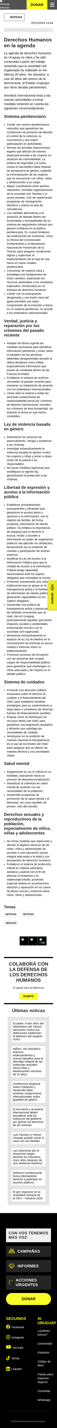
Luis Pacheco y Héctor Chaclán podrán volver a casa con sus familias (28, 1138)
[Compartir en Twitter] (33, 940)
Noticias (11, 914)
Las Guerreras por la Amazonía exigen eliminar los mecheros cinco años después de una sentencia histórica (27, 1157)
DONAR (37, 5)
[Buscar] (22, 5)
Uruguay (11, 923)
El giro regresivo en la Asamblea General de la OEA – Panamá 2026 (28, 1195)
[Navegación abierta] (52, 5)
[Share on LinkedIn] (42, 940)
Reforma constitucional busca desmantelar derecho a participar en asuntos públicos (27, 1177)
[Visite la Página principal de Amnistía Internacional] (5, 5)
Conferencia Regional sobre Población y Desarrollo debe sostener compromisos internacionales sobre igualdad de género (27, 1091)
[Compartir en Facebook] (24, 940)
